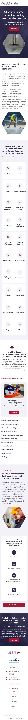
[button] (25, 2)
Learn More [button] (14, 412)
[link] (14, 680)
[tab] (14, 378)
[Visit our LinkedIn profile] (16, 684)
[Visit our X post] (9, 684)
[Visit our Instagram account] (19, 684)
